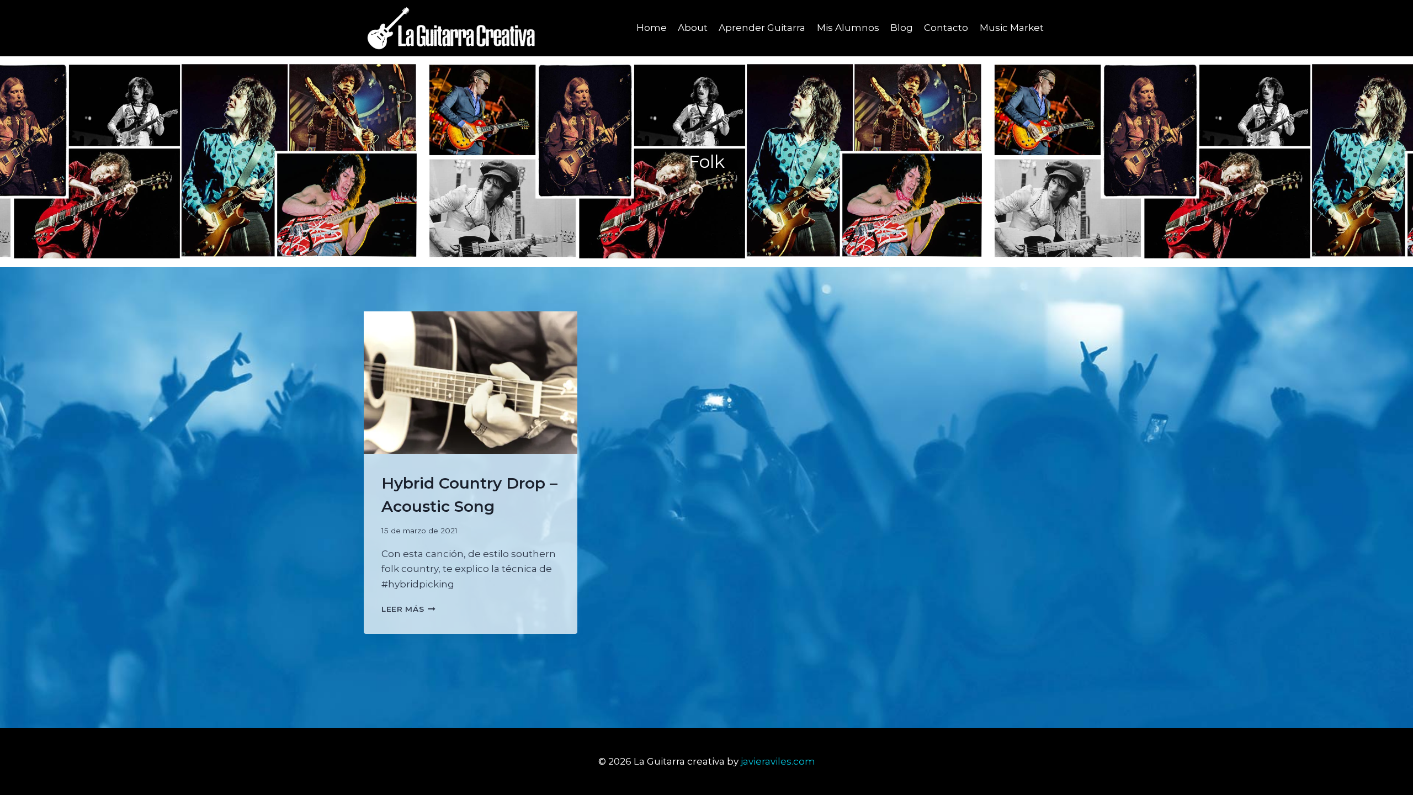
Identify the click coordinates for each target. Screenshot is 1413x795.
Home (651, 27)
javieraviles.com (778, 761)
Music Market (1012, 27)
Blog (901, 27)
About (693, 27)
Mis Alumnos (848, 27)
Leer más (408, 609)
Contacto (946, 27)
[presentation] (470, 382)
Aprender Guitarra (762, 27)
